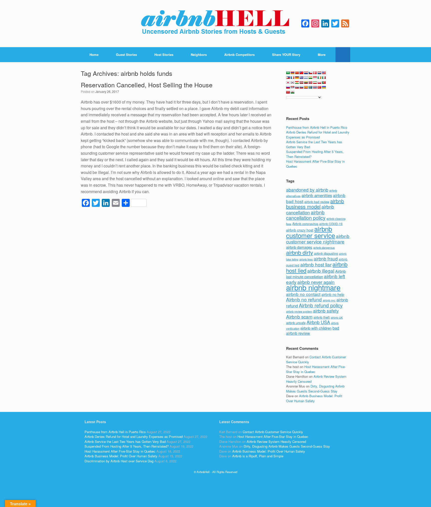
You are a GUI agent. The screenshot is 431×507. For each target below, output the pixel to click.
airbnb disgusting (326, 253)
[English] (324, 73)
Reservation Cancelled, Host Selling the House (147, 84)
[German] (297, 77)
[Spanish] (306, 87)
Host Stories (163, 54)
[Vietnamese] (288, 92)
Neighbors (199, 54)
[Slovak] (297, 87)
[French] (293, 77)
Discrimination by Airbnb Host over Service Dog (119, 461)
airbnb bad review (316, 201)
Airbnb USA (318, 322)
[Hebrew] (306, 77)
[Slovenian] (302, 87)
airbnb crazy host (299, 230)
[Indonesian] (315, 77)
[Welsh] (293, 92)
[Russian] (288, 87)
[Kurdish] (297, 82)
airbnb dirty (299, 252)
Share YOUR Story (286, 54)
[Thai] (315, 87)
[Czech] (311, 73)
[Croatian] (306, 73)
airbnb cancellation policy (305, 215)
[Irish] (320, 77)
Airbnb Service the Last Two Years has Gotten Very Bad (125, 441)
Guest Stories (126, 54)
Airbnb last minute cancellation (316, 273)
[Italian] (324, 77)
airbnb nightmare (313, 287)
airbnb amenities (317, 195)
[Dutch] (320, 73)
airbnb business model (315, 203)
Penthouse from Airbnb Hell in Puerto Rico (316, 127)
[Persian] (315, 82)
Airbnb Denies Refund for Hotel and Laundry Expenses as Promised (317, 134)
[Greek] (302, 77)
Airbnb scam (299, 316)
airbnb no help (333, 294)
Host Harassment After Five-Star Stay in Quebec (120, 451)
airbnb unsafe (296, 322)
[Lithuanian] (306, 82)
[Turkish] (320, 87)
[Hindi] (311, 77)
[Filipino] (288, 77)
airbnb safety (326, 310)
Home (94, 54)
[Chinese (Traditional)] (302, 73)
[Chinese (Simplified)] (297, 73)
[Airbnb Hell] (215, 23)
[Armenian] (293, 73)
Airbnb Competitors (239, 54)
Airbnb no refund (304, 299)
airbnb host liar (315, 264)
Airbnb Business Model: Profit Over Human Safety (314, 398)
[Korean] (293, 82)
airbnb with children (315, 328)
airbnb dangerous (324, 248)
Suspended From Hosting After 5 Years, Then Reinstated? (127, 446)
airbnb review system (299, 311)
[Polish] (320, 82)
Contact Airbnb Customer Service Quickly (273, 431)
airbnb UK (337, 317)
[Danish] (315, 73)
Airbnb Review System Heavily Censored (276, 441)
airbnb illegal (320, 270)
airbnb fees (306, 259)
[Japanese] (288, 82)
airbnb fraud (326, 258)
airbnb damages (299, 247)
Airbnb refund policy (321, 305)
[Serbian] (293, 87)
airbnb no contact (303, 294)
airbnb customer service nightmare (317, 239)
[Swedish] (311, 87)
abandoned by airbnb (307, 189)
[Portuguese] (324, 82)
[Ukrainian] (324, 87)
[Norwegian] (311, 82)
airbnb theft (322, 317)
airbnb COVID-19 (330, 224)
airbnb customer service (310, 232)
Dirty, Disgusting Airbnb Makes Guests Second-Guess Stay (315, 388)
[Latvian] (302, 82)
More (321, 54)
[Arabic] (288, 73)
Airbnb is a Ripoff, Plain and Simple (257, 456)
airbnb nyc (329, 300)
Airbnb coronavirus (305, 224)
